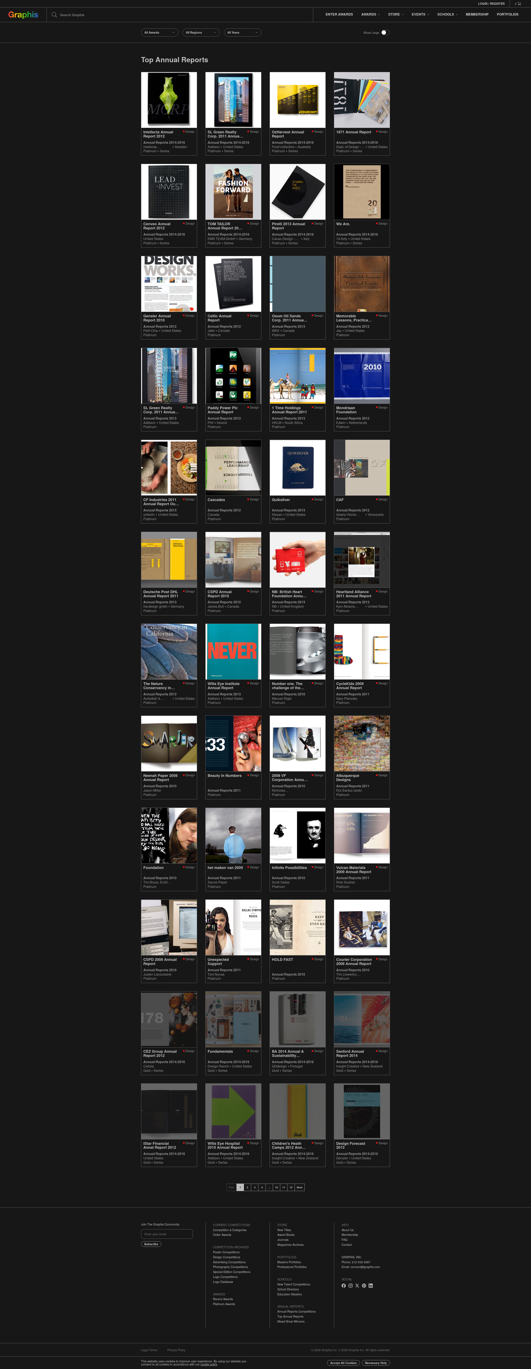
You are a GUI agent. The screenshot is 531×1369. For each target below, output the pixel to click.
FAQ (344, 1240)
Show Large (371, 32)
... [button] (269, 1187)
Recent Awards (223, 1299)
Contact (347, 1244)
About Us (348, 1230)
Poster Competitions (226, 1252)
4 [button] (262, 1187)
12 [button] (291, 1187)
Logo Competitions (225, 1277)
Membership (350, 1235)
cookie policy (209, 1364)
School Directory (288, 1289)
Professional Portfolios (292, 1267)
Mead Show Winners (290, 1321)
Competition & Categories (230, 1230)
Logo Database (223, 1282)
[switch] (385, 32)
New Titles (284, 1230)
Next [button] (299, 1187)
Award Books (286, 1235)
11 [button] (283, 1187)
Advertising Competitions (229, 1262)
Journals (283, 1240)
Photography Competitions (230, 1267)
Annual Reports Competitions (296, 1311)
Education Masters (289, 1294)
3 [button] (255, 1187)
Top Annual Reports (290, 1316)
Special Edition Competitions (231, 1272)
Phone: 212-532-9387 (356, 1262)
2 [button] (247, 1187)
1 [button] (240, 1187)
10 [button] (276, 1187)
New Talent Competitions (293, 1284)
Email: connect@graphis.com (361, 1267)
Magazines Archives (290, 1244)
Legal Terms (149, 1350)
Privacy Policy (176, 1350)
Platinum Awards (224, 1304)
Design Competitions (226, 1257)
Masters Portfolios (289, 1262)
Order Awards (222, 1235)
